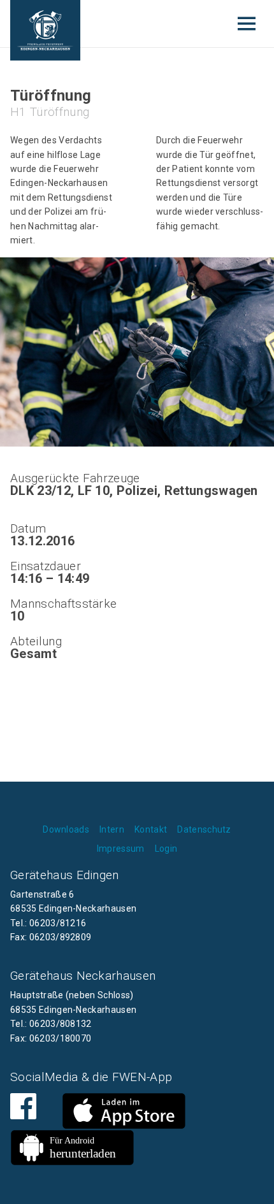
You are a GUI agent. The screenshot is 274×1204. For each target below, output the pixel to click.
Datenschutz (204, 829)
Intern (111, 829)
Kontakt (150, 829)
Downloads (66, 829)
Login (166, 848)
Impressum (121, 848)
